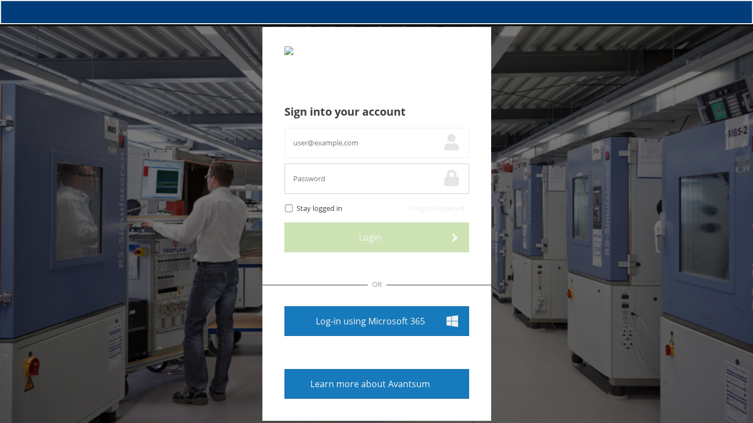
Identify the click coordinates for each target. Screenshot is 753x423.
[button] (376, 321)
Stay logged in (319, 208)
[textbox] (363, 143)
